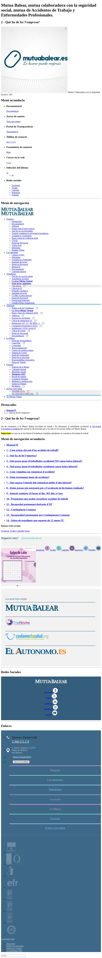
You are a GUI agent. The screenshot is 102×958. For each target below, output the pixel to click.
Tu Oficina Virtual (14, 397)
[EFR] (12, 887)
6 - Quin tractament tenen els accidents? (28, 477)
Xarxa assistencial (19, 348)
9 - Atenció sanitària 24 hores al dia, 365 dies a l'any (34, 493)
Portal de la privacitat (20, 357)
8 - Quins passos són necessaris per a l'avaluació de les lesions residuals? (45, 488)
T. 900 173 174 (20, 741)
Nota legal (10, 943)
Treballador (11, 274)
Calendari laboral (19, 271)
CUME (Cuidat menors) (22, 295)
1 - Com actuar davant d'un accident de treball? (32, 450)
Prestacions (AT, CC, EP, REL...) (26, 323)
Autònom (10, 306)
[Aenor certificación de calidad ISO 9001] (9, 911)
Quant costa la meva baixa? (23, 229)
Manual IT (16, 267)
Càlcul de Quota (19, 331)
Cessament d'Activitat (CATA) (25, 326)
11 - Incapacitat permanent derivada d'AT (29, 504)
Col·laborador (12, 252)
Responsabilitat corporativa (23, 360)
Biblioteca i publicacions (22, 381)
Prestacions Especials (20, 300)
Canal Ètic (16, 343)
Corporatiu (16, 345)
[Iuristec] (11, 852)
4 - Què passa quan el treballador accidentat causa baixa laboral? (42, 466)
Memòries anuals (19, 372)
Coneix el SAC (18, 255)
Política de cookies (14, 948)
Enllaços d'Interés (19, 384)
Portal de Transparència (21, 341)
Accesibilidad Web (14, 951)
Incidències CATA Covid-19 (24, 328)
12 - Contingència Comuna (21, 509)
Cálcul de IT (17, 288)
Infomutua (16, 248)
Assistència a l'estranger (22, 236)
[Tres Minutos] (17, 628)
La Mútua (10, 338)
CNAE (15, 240)
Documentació (12, 111)
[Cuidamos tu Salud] (27, 642)
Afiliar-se (16, 315)
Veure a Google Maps (22, 757)
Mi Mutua (16, 386)
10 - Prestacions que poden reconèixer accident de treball (37, 498)
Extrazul (9, 365)
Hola (8, 152)
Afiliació (15, 226)
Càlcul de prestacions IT (22, 321)
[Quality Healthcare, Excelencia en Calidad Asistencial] (14, 864)
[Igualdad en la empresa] (10, 875)
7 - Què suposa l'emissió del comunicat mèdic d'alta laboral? (39, 482)
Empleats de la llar (19, 262)
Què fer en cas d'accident (22, 231)
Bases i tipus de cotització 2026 (25, 238)
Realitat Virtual (18, 250)
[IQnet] (11, 934)
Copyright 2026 (7, 939)
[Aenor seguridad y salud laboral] (9, 899)
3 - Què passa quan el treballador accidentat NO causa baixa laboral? (44, 461)
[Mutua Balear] (32, 613)
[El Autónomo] (35, 656)
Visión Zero (17, 245)
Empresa (10, 219)
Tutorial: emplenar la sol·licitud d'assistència (30, 233)
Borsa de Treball (19, 362)
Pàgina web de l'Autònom (23, 308)
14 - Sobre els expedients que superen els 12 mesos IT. (35, 520)
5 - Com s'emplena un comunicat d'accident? (30, 471)
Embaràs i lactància (20, 291)
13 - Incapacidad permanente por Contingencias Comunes (38, 515)
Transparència (12, 132)
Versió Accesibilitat (21, 762)
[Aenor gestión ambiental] (9, 923)
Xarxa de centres (13, 121)
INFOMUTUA (18, 391)
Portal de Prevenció (20, 243)
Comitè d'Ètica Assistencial (23, 303)
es (12, 175)
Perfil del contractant (20, 355)
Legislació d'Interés (20, 379)
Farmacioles (17, 221)
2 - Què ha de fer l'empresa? (21, 455)
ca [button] (7, 173)
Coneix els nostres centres (22, 350)
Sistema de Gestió (19, 353)
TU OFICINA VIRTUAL (23, 394)
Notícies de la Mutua (20, 367)
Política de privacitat (14, 946)
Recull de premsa (19, 376)
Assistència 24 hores (20, 279)
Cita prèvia (16, 286)
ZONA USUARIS (14, 389)
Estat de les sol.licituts (21, 318)
